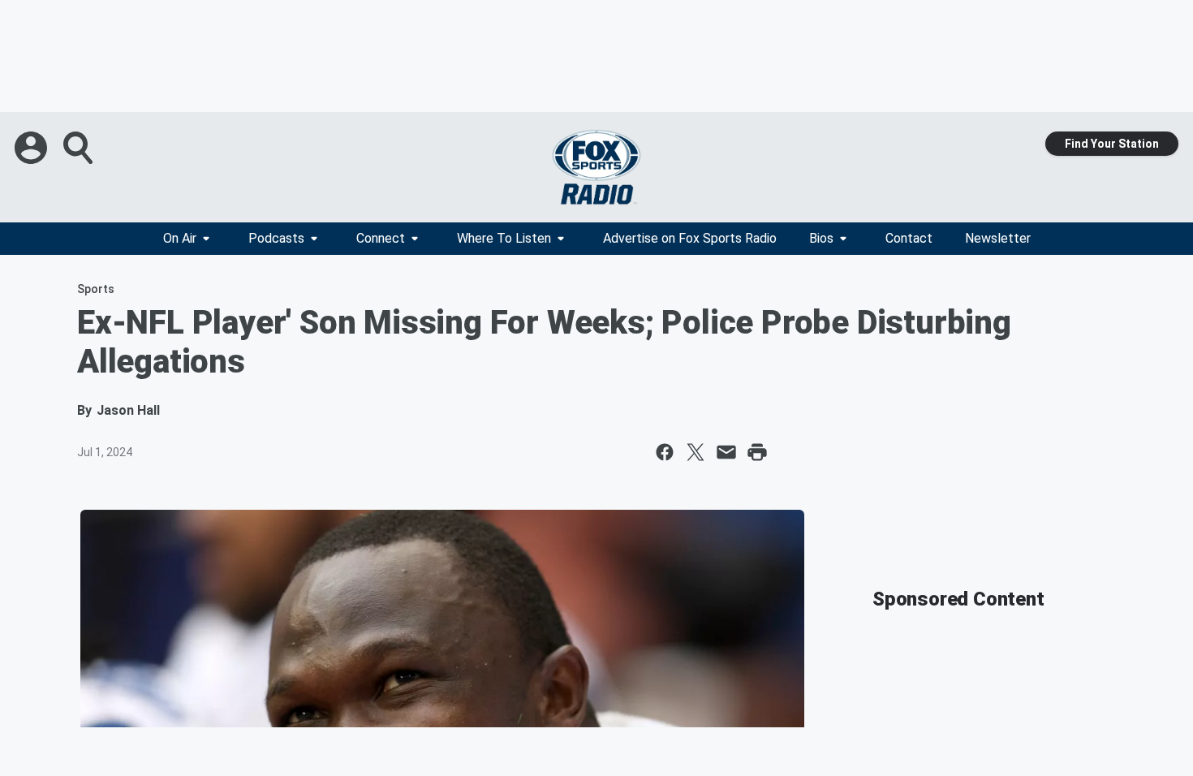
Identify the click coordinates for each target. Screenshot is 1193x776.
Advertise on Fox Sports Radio (690, 238)
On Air (179, 238)
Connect (380, 238)
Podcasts (276, 238)
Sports (95, 288)
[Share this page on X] (695, 452)
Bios (821, 238)
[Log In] (32, 147)
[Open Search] (79, 147)
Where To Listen (504, 238)
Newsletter (998, 238)
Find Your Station (1112, 143)
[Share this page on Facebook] (664, 452)
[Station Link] (596, 167)
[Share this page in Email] (726, 452)
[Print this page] (757, 452)
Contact (908, 238)
